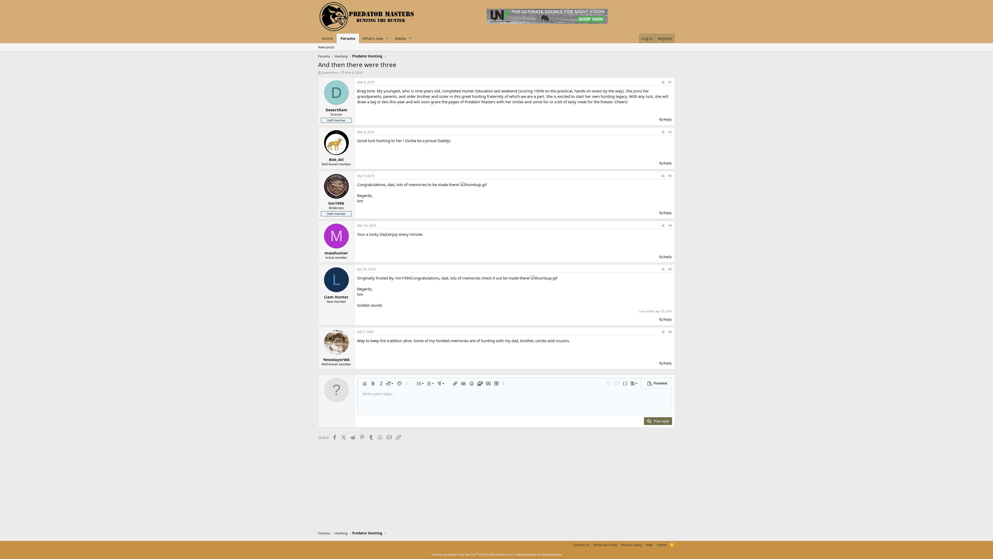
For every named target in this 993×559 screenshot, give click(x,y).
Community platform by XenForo (473, 554)
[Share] (663, 82)
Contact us (581, 544)
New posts (326, 47)
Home (327, 38)
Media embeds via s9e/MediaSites (539, 554)
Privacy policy (631, 544)
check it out (492, 278)
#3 (670, 176)
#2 (670, 132)
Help (649, 544)
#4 (670, 225)
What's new (373, 38)
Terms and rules (605, 544)
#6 (670, 332)
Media (400, 38)
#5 (670, 269)
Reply (667, 119)
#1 (670, 82)
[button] (387, 38)
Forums (348, 38)
